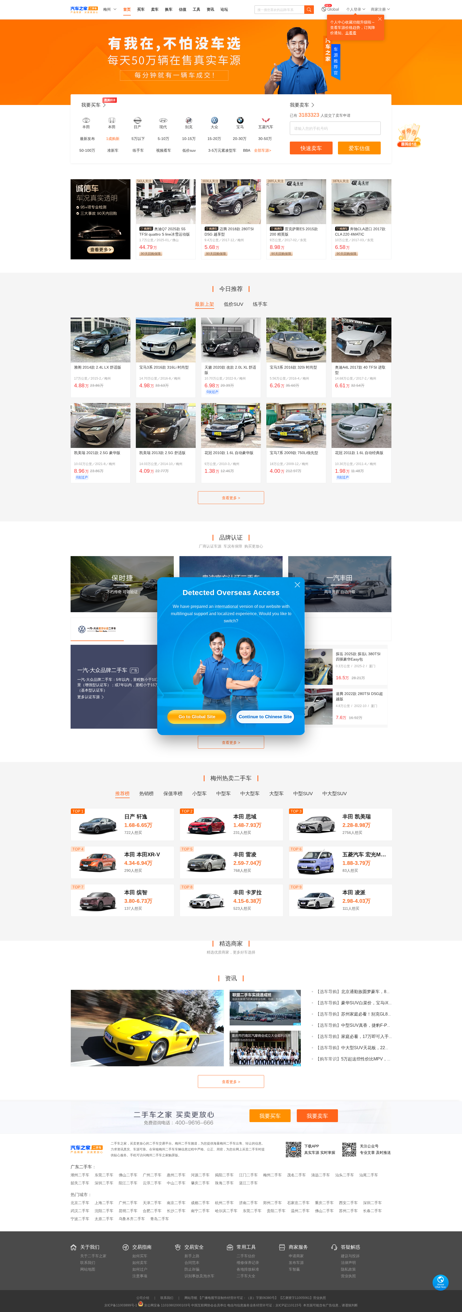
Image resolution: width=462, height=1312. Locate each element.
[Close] (297, 584)
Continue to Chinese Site (265, 716)
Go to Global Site (197, 716)
